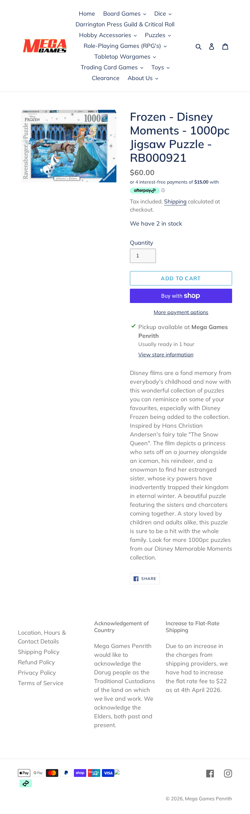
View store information (165, 354)
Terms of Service (40, 683)
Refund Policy (36, 662)
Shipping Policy (39, 651)
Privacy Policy (37, 672)
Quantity (141, 242)
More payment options (181, 312)
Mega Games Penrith (208, 798)
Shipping (175, 201)
